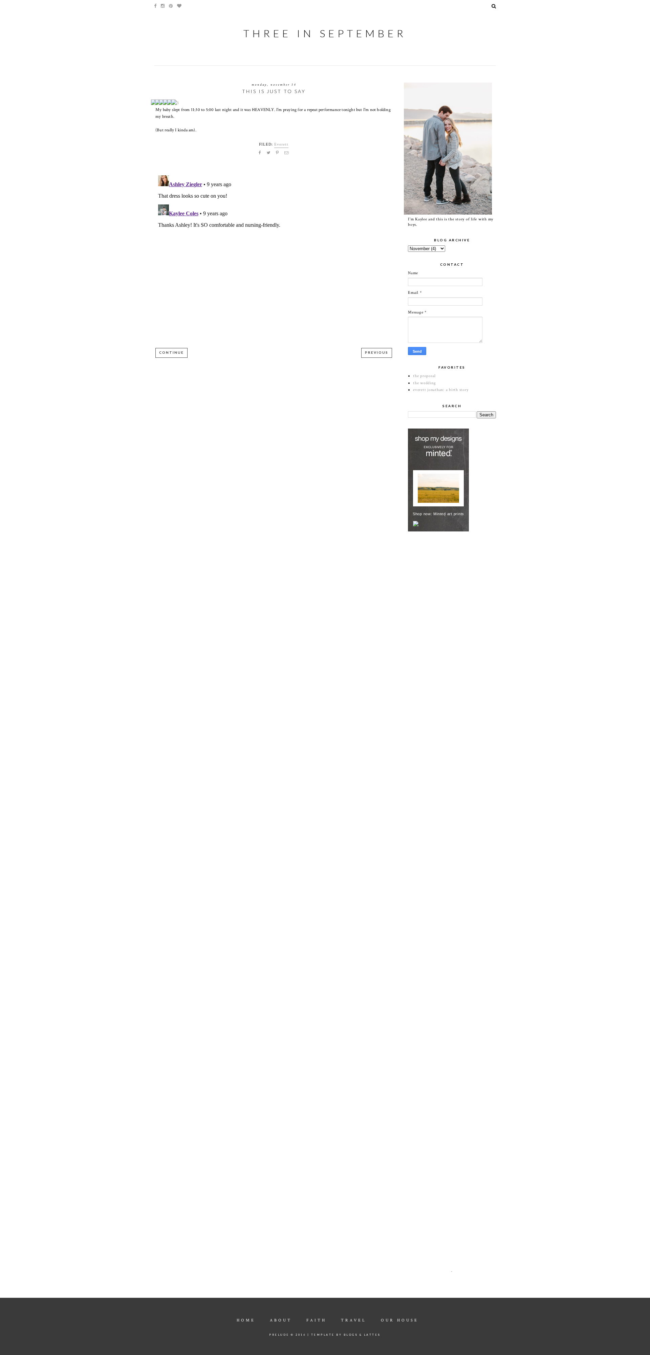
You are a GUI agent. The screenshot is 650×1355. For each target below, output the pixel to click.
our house (399, 1320)
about (281, 1320)
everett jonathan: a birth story (440, 389)
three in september (325, 33)
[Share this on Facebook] (260, 152)
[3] (177, 103)
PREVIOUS (376, 352)
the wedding (424, 383)
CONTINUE (171, 352)
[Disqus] (273, 257)
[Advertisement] (459, 584)
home (246, 1320)
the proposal (424, 375)
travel (353, 1320)
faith (316, 1320)
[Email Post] (286, 152)
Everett (281, 144)
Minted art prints (448, 514)
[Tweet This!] (269, 152)
